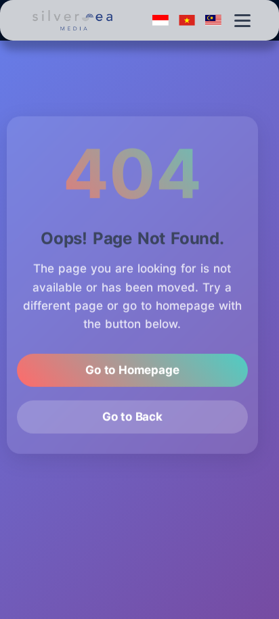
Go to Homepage (132, 368)
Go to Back (132, 414)
